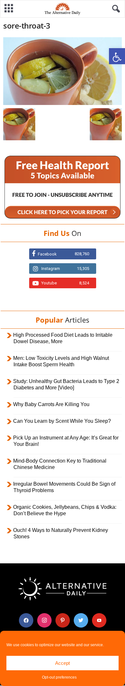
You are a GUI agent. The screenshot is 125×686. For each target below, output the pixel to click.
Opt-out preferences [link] (59, 677)
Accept (62, 663)
